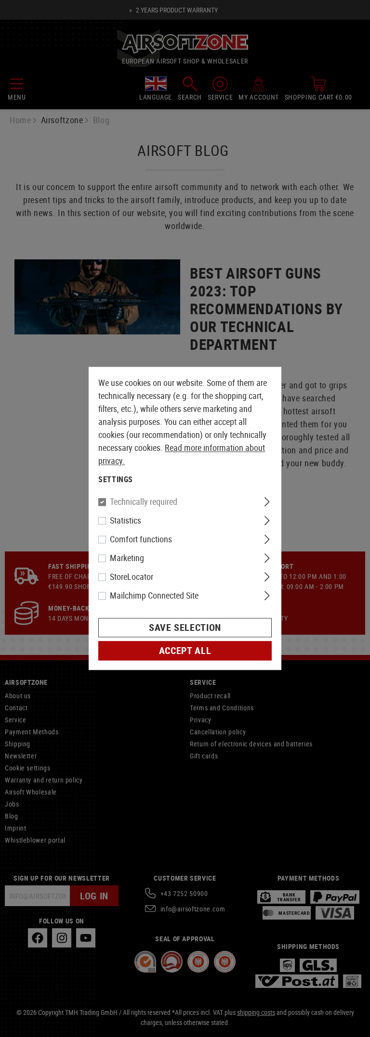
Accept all (185, 650)
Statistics (125, 520)
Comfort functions (141, 539)
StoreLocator (131, 577)
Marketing (127, 558)
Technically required (143, 502)
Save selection (185, 627)
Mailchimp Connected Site (154, 596)
